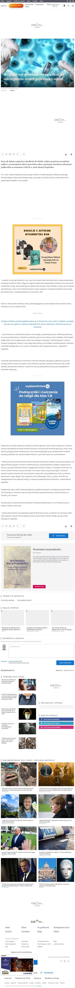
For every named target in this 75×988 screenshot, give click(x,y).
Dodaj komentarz (65, 663)
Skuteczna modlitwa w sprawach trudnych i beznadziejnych (8, 681)
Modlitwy (40, 946)
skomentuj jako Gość (16, 661)
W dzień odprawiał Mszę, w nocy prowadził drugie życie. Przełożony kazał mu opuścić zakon (9, 696)
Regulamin (13, 983)
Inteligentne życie (61, 927)
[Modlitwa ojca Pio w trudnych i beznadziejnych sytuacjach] (27, 728)
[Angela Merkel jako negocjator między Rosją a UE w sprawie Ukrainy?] (56, 806)
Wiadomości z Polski (45, 791)
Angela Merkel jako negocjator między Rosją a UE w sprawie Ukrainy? (55, 821)
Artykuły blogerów (10, 944)
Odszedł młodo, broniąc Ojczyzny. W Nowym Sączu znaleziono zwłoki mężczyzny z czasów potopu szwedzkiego (18, 790)
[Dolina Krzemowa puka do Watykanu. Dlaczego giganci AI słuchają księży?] (56, 870)
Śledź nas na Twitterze (51, 723)
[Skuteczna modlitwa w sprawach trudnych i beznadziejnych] (27, 684)
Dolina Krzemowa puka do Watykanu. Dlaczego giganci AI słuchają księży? (54, 884)
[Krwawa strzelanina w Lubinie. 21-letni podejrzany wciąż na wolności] (56, 838)
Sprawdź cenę (39, 586)
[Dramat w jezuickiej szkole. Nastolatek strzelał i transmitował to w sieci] (37, 618)
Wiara (27, 7)
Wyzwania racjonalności (47, 549)
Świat (5, 83)
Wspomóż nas (60, 536)
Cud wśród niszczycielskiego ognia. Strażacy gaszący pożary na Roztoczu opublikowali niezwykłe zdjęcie (56, 789)
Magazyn (9, 1)
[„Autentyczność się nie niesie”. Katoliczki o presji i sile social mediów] (27, 743)
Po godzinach (43, 927)
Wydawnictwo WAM (22, 978)
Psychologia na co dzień (44, 944)
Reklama (44, 983)
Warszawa (55, 4)
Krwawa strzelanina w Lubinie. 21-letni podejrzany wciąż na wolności (55, 853)
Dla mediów (38, 983)
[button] (64, 5)
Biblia (2, 1)
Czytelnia (25, 931)
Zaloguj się (4, 661)
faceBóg (35, 1)
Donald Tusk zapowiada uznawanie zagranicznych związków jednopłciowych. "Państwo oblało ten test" (17, 885)
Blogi (28, 1)
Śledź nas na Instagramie (52, 727)
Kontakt (31, 983)
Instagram (73, 1)
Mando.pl (37, 978)
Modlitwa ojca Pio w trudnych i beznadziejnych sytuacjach (7, 726)
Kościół (41, 887)
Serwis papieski (9, 941)
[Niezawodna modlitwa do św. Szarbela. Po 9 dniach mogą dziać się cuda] (27, 714)
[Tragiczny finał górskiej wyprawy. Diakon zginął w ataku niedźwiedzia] (19, 806)
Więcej (49, 4)
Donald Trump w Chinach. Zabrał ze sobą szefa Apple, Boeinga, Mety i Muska (18, 853)
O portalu (7, 983)
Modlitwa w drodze (19, 1)
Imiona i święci (25, 946)
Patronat (62, 983)
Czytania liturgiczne (43, 941)
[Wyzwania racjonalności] (17, 567)
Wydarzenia (29, 4)
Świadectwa (24, 944)
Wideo (56, 931)
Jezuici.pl (8, 978)
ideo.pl (39, 986)
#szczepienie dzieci (24, 600)
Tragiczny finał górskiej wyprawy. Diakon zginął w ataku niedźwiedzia (17, 821)
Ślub (6, 946)
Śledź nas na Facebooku (52, 719)
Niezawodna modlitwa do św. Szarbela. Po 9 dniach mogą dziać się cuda (8, 711)
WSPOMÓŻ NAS (48, 973)
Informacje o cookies (53, 983)
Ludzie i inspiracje (59, 944)
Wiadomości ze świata (33, 631)
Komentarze (39, 4)
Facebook (67, 1)
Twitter (70, 1)
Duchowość (24, 941)
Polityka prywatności (23, 983)
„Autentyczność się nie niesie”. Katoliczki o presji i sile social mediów (8, 740)
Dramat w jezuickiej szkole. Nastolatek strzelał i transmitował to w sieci (37, 629)
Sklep (41, 1)
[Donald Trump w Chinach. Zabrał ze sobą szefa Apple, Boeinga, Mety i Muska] (19, 838)
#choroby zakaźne (7, 600)
